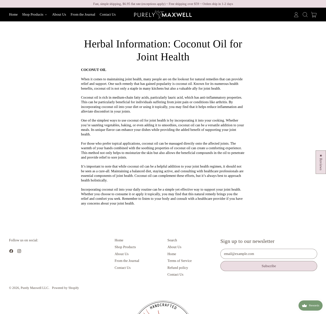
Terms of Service (179, 261)
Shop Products (125, 247)
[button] (305, 15)
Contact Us (108, 14)
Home (13, 14)
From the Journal (83, 14)
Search (172, 240)
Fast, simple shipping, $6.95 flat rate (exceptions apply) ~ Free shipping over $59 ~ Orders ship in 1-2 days (163, 4)
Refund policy (177, 268)
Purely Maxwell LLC (35, 288)
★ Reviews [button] (321, 162)
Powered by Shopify (65, 288)
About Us (59, 14)
